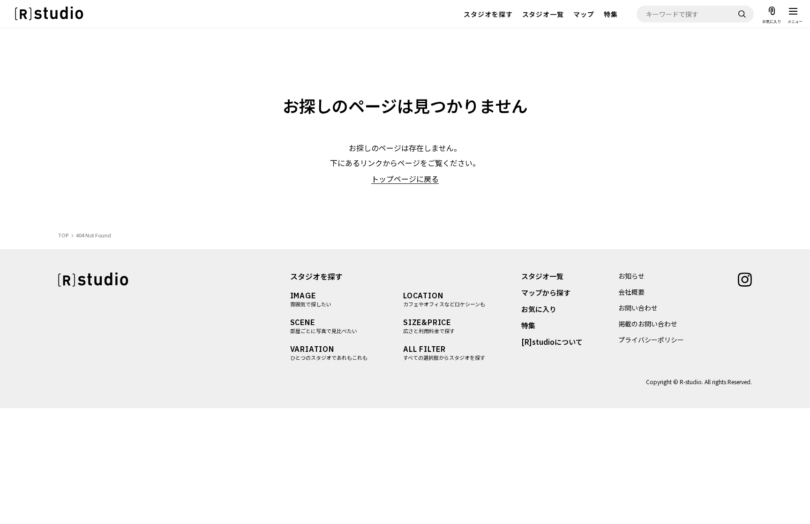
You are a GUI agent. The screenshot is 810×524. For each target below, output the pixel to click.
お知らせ (631, 276)
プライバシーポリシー (651, 339)
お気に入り (538, 309)
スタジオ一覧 (543, 14)
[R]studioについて (552, 342)
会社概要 (631, 291)
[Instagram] (745, 278)
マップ (583, 14)
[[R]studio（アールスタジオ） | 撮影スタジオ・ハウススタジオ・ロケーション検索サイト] (49, 14)
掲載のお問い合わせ (647, 323)
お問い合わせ (638, 307)
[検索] (742, 14)
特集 (611, 14)
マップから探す (545, 292)
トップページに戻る (405, 178)
